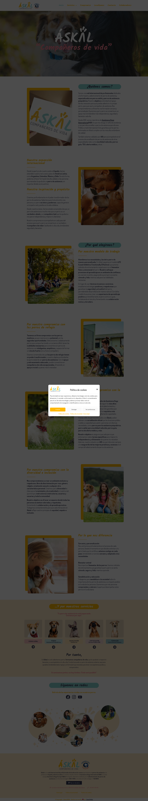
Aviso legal (86, 413)
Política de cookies (63, 413)
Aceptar (57, 409)
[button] (97, 389)
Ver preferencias (90, 409)
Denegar (74, 409)
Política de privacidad (76, 413)
